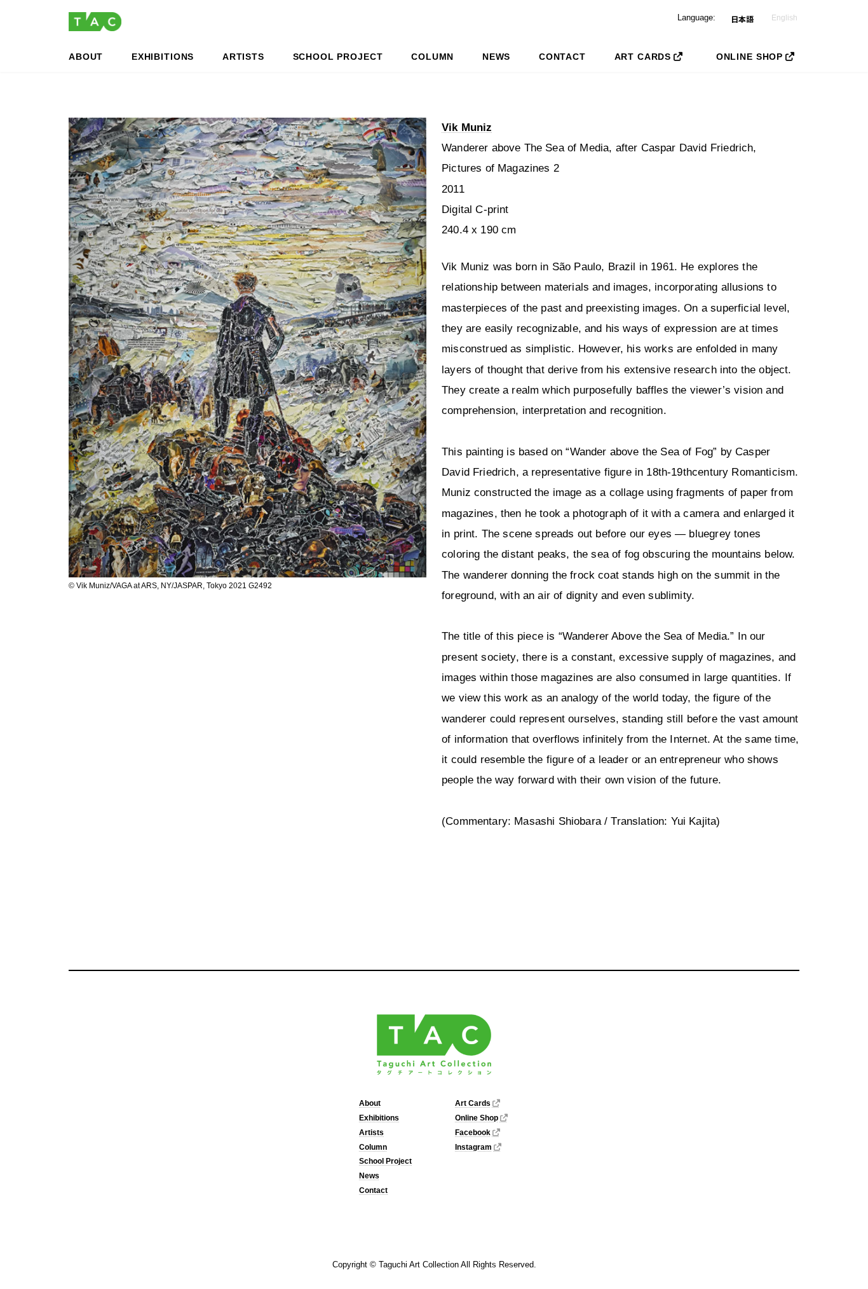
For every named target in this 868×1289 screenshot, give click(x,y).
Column (373, 1147)
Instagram (473, 1147)
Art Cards (473, 1103)
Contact (373, 1190)
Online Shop (476, 1117)
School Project (385, 1161)
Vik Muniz (467, 127)
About (370, 1103)
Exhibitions (379, 1117)
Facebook (473, 1132)
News (369, 1175)
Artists (371, 1132)
